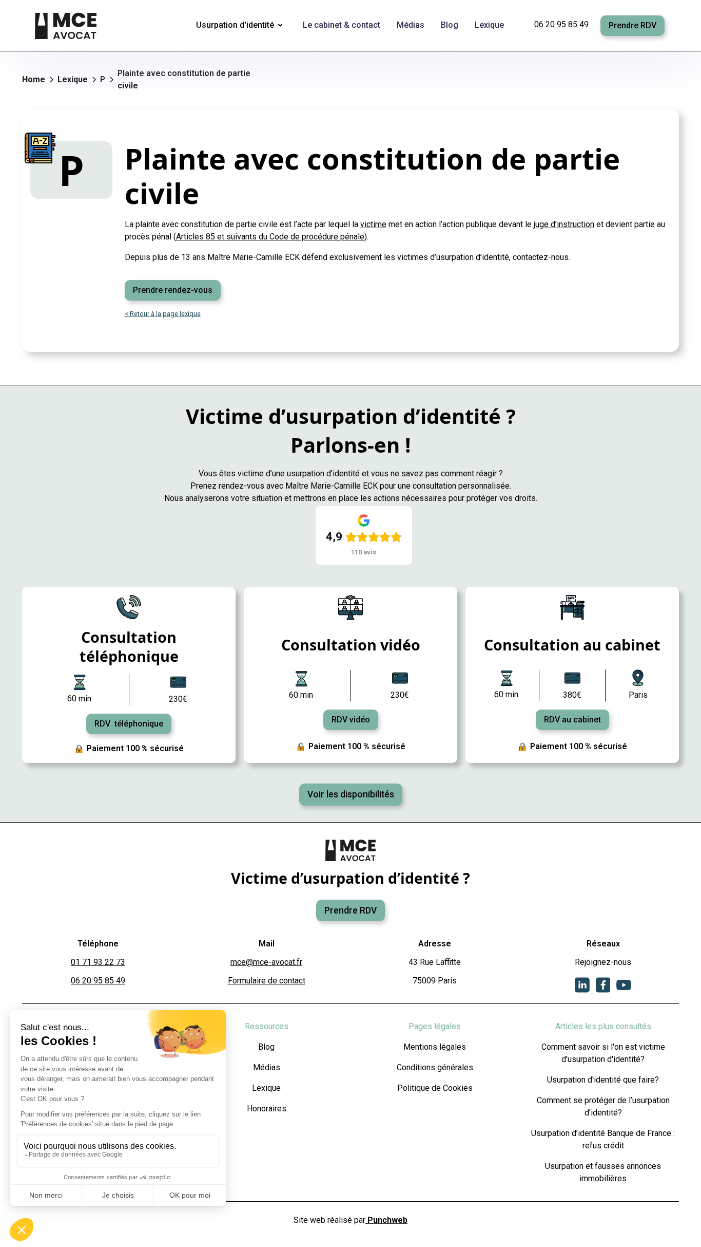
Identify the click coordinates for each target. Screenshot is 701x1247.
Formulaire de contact (266, 980)
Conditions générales (435, 1067)
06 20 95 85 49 (561, 24)
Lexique (266, 1088)
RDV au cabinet (572, 719)
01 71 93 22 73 (98, 962)
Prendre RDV (632, 25)
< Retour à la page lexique (163, 314)
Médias (266, 1067)
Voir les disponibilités (350, 794)
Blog (266, 1047)
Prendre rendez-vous (172, 290)
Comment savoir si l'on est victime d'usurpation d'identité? (603, 1053)
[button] (241, 26)
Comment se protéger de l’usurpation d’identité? (603, 1106)
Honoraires (266, 1108)
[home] (67, 26)
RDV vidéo (351, 719)
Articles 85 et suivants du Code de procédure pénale (270, 236)
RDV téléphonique (128, 724)
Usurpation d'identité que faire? (603, 1080)
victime (373, 224)
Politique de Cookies (435, 1088)
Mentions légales (434, 1047)
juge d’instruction (564, 224)
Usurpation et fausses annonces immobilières (603, 1172)
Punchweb (386, 1220)
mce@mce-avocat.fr (266, 962)
